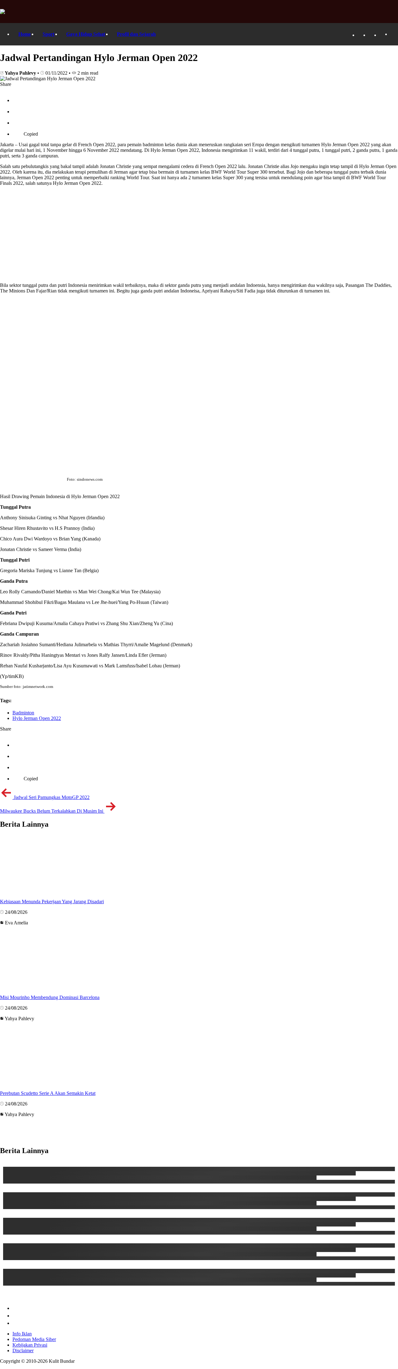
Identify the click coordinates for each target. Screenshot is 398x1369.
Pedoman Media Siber (34, 1339)
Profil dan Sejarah (136, 34)
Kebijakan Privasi (29, 1345)
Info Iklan (22, 1333)
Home (24, 34)
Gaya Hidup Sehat (85, 34)
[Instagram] (382, 35)
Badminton (23, 712)
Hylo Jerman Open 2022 (36, 718)
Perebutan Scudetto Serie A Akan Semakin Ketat (47, 1093)
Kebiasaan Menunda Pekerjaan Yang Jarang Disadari (52, 901)
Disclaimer (23, 1350)
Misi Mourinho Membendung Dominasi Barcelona (50, 997)
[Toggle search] (393, 34)
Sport (48, 34)
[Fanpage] (361, 35)
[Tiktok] (371, 35)
